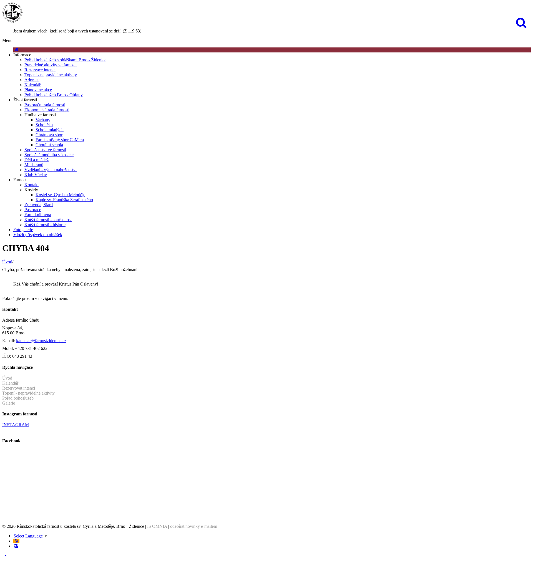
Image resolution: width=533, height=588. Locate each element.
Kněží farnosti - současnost (48, 219)
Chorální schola (49, 144)
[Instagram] (16, 546)
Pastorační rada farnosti (44, 104)
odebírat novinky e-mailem (193, 526)
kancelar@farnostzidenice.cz (41, 340)
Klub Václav (35, 174)
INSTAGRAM (15, 424)
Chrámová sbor (49, 134)
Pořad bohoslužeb (18, 398)
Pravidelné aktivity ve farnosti (50, 64)
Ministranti (33, 164)
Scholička (44, 124)
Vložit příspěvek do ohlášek (37, 234)
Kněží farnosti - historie (45, 224)
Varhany (43, 119)
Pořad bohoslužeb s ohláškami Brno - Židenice (65, 59)
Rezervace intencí (40, 69)
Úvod (7, 261)
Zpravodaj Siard (38, 204)
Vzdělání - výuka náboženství (50, 169)
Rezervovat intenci (18, 388)
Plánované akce (38, 89)
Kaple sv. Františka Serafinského (64, 199)
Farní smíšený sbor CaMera (60, 139)
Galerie (8, 403)
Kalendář (32, 84)
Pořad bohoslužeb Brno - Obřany (53, 94)
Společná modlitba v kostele (49, 154)
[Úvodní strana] (16, 49)
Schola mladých (50, 129)
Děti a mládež (36, 159)
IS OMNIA (157, 526)
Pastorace (32, 209)
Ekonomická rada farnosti (46, 109)
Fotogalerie (23, 229)
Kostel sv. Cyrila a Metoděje (60, 194)
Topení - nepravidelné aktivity (50, 74)
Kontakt (31, 184)
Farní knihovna (37, 214)
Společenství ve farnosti (45, 149)
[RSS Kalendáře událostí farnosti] (16, 541)
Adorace (31, 79)
